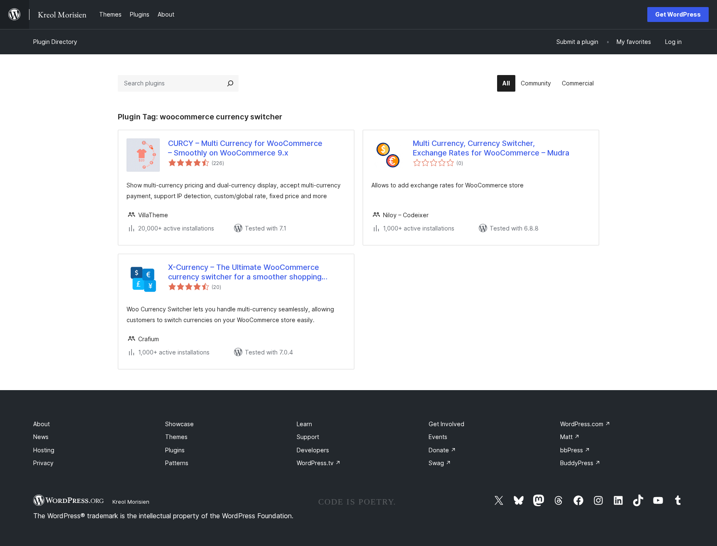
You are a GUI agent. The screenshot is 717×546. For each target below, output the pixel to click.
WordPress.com (585, 423)
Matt (570, 436)
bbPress (575, 450)
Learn (304, 423)
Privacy (43, 462)
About (41, 423)
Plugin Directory (55, 41)
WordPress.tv (319, 462)
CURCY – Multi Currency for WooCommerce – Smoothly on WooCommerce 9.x (245, 148)
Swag (440, 462)
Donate (442, 450)
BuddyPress (580, 462)
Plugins (175, 450)
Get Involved (446, 423)
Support (308, 436)
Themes (176, 436)
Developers (313, 450)
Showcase (179, 423)
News (41, 436)
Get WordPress (678, 14)
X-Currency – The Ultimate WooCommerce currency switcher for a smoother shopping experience (245, 272)
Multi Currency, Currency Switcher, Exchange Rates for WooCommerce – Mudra (491, 148)
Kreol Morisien (130, 501)
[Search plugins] (230, 83)
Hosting (43, 450)
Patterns (176, 462)
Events (438, 436)
